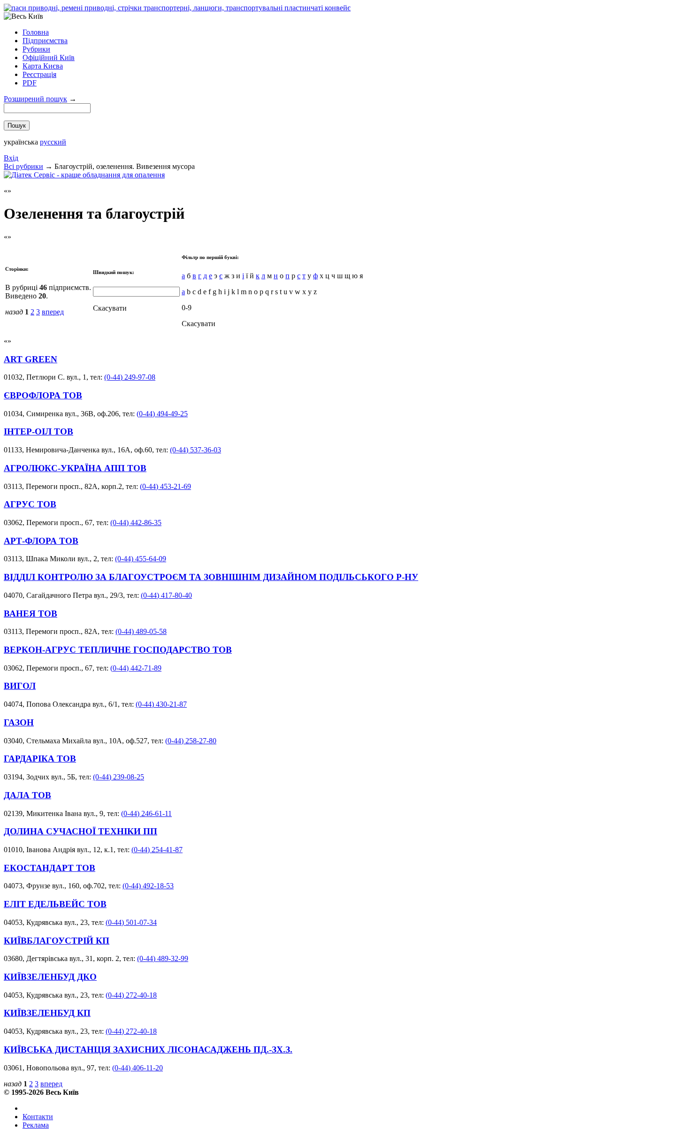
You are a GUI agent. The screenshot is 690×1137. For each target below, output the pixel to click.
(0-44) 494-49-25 (162, 414)
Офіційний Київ (49, 57)
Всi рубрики (23, 166)
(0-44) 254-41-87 (157, 850)
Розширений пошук (35, 99)
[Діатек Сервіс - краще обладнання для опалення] (84, 175)
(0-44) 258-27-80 (190, 741)
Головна (36, 32)
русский (53, 142)
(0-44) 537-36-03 (195, 450)
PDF (30, 83)
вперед (53, 312)
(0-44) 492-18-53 (148, 886)
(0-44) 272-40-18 (131, 995)
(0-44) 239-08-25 (118, 777)
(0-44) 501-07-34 (131, 922)
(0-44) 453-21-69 (165, 486)
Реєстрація (39, 74)
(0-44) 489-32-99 (162, 958)
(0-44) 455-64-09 (140, 559)
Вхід (11, 158)
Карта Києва (43, 66)
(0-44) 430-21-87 (161, 704)
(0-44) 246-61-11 (146, 813)
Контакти (38, 1117)
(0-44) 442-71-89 (135, 668)
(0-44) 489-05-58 (141, 631)
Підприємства (45, 41)
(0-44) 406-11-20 (137, 1068)
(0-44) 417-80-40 (166, 595)
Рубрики (36, 49)
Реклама (36, 1125)
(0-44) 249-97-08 (129, 377)
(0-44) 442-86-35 (135, 523)
